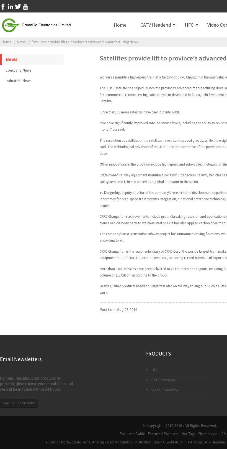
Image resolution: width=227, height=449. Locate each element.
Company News (18, 70)
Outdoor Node (58, 442)
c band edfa (81, 442)
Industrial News (18, 80)
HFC (189, 25)
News (21, 41)
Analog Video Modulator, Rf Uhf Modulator (126, 442)
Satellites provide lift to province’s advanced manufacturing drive (84, 41)
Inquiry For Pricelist (19, 402)
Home (120, 25)
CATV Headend (155, 25)
